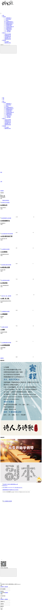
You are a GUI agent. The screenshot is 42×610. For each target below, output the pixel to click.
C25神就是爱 (3, 314)
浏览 (5, 200)
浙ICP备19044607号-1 (18, 487)
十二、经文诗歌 (8, 31)
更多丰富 (4, 40)
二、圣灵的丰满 (8, 19)
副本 (4, 32)
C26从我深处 (3, 251)
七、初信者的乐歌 (8, 25)
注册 (3, 99)
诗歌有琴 (8, 42)
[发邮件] (16, 558)
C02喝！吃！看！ (5, 298)
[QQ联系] (16, 529)
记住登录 (3, 592)
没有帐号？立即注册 (4, 586)
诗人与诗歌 (7, 41)
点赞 (6, 200)
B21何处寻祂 (3, 283)
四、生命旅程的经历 (9, 21)
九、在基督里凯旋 (8, 27)
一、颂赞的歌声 (8, 103)
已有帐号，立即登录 (4, 599)
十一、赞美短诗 (8, 30)
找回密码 (6, 592)
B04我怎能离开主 (5, 220)
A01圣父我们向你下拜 (6, 236)
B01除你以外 (3, 205)
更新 (3, 200)
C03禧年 (2, 329)
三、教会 (7, 20)
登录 (3, 97)
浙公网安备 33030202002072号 (8, 487)
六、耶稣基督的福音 (9, 24)
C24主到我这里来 (5, 345)
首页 (3, 15)
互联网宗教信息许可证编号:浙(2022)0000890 (10, 489)
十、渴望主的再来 (8, 29)
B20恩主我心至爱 (5, 267)
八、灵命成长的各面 (9, 26)
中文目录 (4, 16)
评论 (8, 200)
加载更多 (2, 358)
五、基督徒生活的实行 (9, 108)
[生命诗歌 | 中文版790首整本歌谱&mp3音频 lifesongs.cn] (7, 5)
